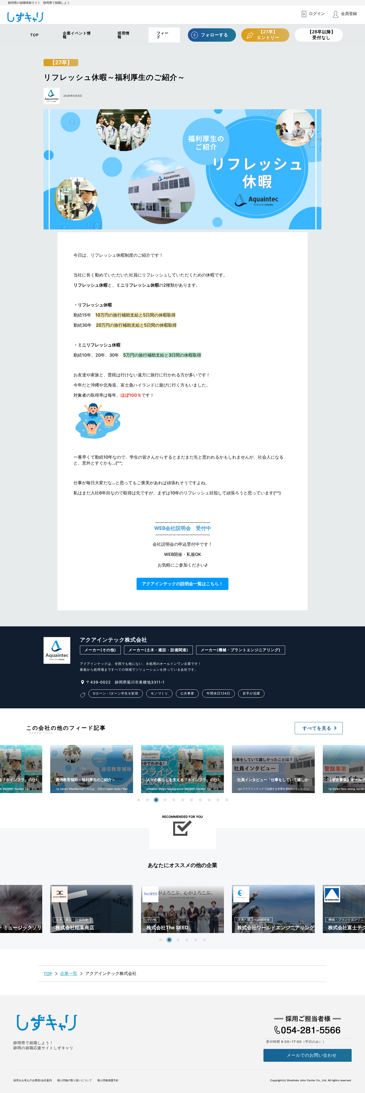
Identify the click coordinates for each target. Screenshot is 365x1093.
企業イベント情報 (77, 35)
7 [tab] (191, 799)
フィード (163, 35)
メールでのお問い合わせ (312, 1055)
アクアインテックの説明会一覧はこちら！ (182, 583)
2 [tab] (147, 799)
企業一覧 (68, 973)
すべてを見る (316, 728)
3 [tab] (156, 799)
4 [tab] (165, 799)
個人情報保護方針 (108, 1080)
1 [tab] (138, 799)
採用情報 (124, 35)
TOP (34, 35)
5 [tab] (173, 799)
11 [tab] (226, 799)
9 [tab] (209, 799)
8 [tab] (200, 799)
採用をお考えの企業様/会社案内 (32, 1080)
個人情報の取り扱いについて (74, 1080)
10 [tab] (217, 799)
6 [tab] (182, 799)
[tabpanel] (182, 769)
